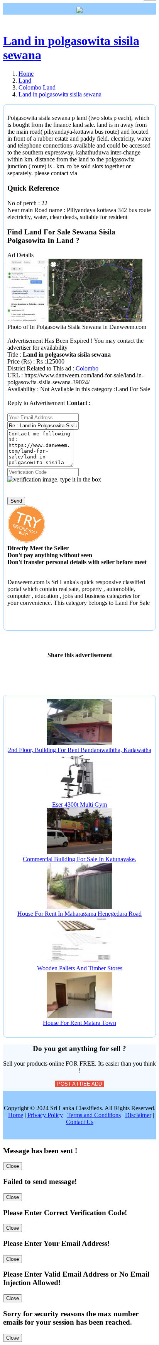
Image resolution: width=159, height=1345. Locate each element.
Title (13, 354)
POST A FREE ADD (79, 1084)
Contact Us (79, 1122)
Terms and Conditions (94, 1115)
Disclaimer (138, 1115)
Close (12, 1166)
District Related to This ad (39, 368)
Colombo (87, 368)
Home (15, 1115)
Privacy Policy (45, 1115)
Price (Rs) (20, 361)
